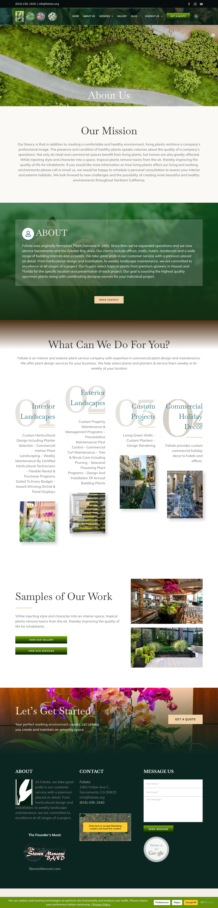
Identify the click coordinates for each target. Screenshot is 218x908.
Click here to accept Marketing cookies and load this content (105, 827)
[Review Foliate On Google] (156, 839)
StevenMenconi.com (45, 869)
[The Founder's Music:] (44, 852)
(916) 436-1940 (92, 802)
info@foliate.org (49, 3)
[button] (196, 16)
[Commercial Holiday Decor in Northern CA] (185, 472)
